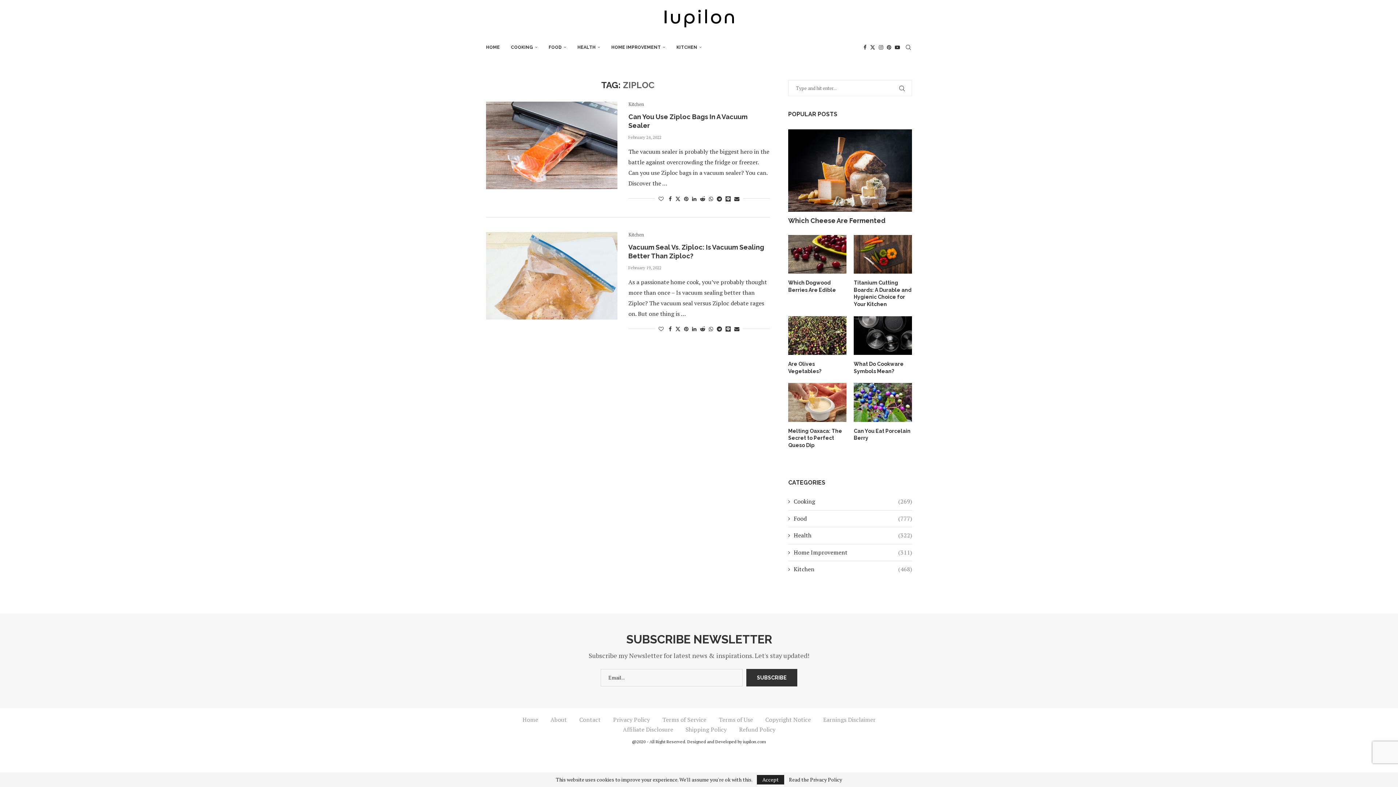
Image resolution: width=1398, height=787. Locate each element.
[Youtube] (897, 47)
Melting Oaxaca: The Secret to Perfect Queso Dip (815, 438)
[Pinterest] (889, 47)
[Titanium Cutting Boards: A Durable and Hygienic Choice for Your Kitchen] (883, 254)
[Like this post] (661, 198)
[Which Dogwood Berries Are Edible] (817, 254)
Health (586, 47)
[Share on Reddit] (702, 198)
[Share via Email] (736, 198)
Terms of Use (736, 720)
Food (555, 47)
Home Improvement (636, 47)
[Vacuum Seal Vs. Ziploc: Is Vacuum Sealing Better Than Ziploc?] (551, 276)
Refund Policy (757, 729)
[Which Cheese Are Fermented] (850, 170)
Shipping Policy (706, 729)
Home (493, 47)
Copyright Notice (788, 720)
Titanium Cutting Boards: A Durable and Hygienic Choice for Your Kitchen (883, 293)
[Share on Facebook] (670, 198)
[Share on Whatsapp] (711, 198)
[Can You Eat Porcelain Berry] (883, 402)
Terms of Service (684, 720)
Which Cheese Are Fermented (836, 220)
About (558, 720)
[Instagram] (881, 47)
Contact (590, 720)
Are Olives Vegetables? (804, 367)
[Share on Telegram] (719, 198)
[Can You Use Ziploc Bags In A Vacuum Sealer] (551, 145)
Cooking (522, 47)
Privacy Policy (631, 720)
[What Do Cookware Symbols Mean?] (883, 335)
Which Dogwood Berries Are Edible (812, 286)
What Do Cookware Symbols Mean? (879, 367)
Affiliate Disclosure (648, 729)
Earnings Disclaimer (849, 720)
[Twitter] (872, 47)
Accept (770, 779)
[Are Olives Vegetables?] (817, 335)
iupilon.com (754, 741)
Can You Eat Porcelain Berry (882, 434)
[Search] (908, 47)
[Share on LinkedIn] (694, 198)
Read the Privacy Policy (815, 779)
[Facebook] (865, 47)
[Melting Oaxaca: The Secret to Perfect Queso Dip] (817, 402)
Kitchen (686, 47)
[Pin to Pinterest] (686, 198)
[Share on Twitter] (677, 198)
